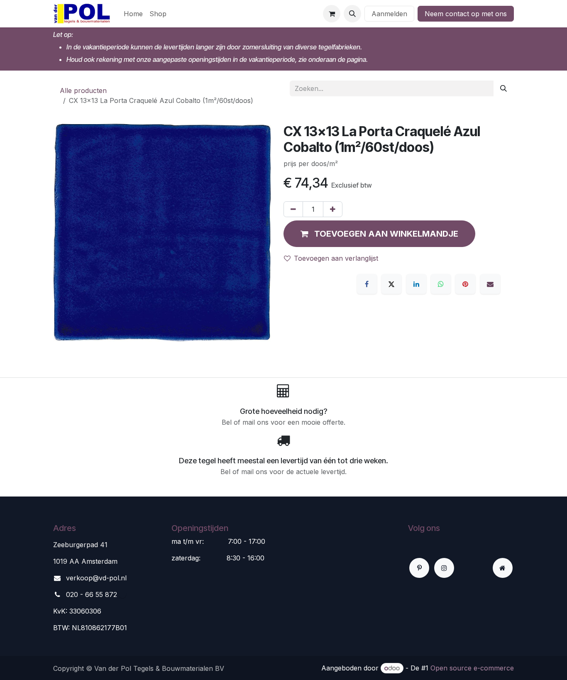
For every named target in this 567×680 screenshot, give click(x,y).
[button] (352, 13)
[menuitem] (133, 13)
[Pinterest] (465, 284)
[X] (391, 284)
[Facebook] (367, 284)
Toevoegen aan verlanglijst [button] (336, 258)
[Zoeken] (503, 88)
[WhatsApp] (441, 284)
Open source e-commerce (472, 668)
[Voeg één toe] (332, 209)
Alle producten (83, 90)
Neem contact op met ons (466, 14)
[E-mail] (490, 284)
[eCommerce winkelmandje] (331, 13)
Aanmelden (389, 14)
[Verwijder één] (293, 209)
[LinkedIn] (416, 284)
